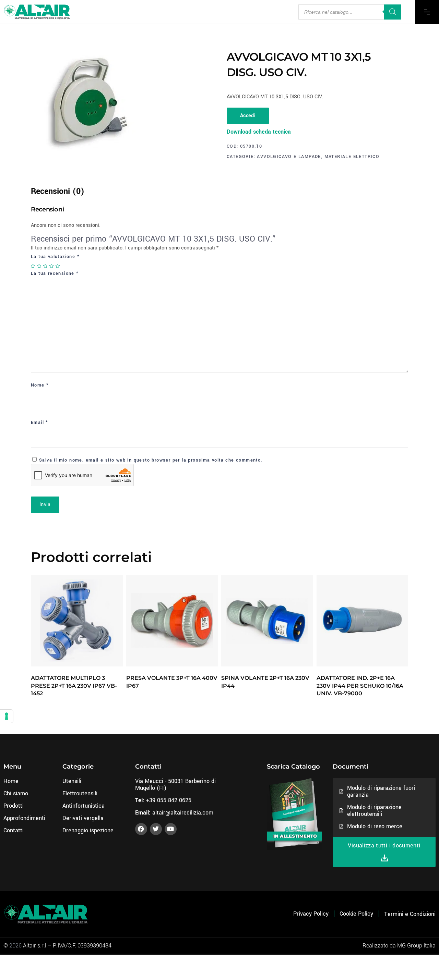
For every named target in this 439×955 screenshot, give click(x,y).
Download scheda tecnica (259, 132)
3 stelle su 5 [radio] (45, 266)
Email (39, 422)
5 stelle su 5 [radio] (58, 266)
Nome (40, 385)
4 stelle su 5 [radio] (51, 266)
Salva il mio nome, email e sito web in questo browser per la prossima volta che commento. (151, 460)
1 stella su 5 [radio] (33, 266)
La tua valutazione (55, 257)
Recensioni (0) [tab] (57, 191)
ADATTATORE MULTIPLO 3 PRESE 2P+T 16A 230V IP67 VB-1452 (74, 686)
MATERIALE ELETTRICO (352, 157)
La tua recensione (55, 273)
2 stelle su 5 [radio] (39, 266)
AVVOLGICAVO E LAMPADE (289, 157)
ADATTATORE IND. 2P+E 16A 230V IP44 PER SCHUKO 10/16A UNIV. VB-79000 (360, 686)
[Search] (392, 12)
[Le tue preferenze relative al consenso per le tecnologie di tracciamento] (6, 716)
